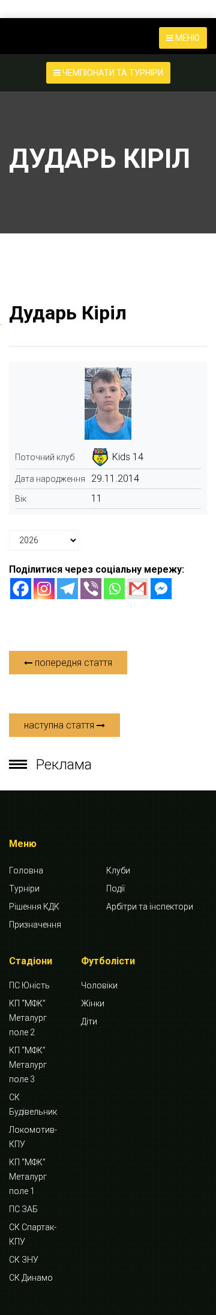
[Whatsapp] (114, 588)
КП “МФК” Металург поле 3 (28, 1065)
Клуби (118, 870)
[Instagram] (44, 588)
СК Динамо (31, 1278)
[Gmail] (137, 588)
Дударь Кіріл (68, 312)
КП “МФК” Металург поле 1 (28, 1176)
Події (115, 888)
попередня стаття (72, 662)
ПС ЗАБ (23, 1209)
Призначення (35, 924)
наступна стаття (60, 725)
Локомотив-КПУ (33, 1137)
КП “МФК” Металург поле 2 (28, 1018)
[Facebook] (20, 588)
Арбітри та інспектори (149, 906)
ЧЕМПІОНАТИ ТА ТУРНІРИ (112, 73)
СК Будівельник (33, 1104)
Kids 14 (127, 457)
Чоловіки (99, 985)
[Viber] (90, 588)
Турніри (24, 888)
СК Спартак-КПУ (32, 1234)
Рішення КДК (34, 906)
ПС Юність (29, 985)
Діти (89, 1021)
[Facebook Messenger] (161, 588)
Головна (26, 870)
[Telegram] (67, 588)
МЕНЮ (186, 38)
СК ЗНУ (23, 1259)
